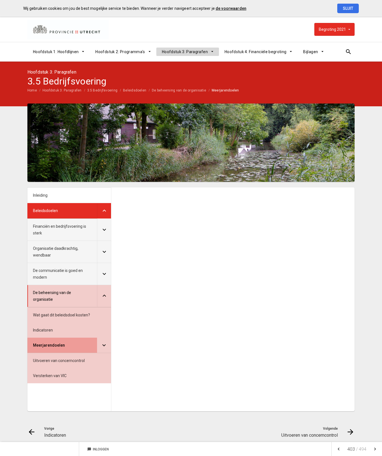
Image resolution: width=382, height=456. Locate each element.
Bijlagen (310, 52)
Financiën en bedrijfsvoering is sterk (59, 229)
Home (32, 90)
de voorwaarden (231, 8)
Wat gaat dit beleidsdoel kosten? (61, 315)
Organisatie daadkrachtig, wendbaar (55, 251)
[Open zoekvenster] (348, 52)
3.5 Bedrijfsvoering (102, 90)
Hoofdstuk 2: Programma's (120, 52)
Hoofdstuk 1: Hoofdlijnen (56, 52)
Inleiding (40, 195)
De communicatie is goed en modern (58, 273)
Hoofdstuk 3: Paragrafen (185, 52)
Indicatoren (43, 330)
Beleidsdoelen (134, 90)
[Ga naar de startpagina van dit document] (68, 29)
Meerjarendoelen (225, 90)
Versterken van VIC (50, 375)
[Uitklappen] (104, 210)
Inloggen (98, 449)
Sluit (348, 8)
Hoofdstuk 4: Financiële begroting (256, 52)
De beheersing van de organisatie (179, 90)
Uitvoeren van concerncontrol (59, 360)
